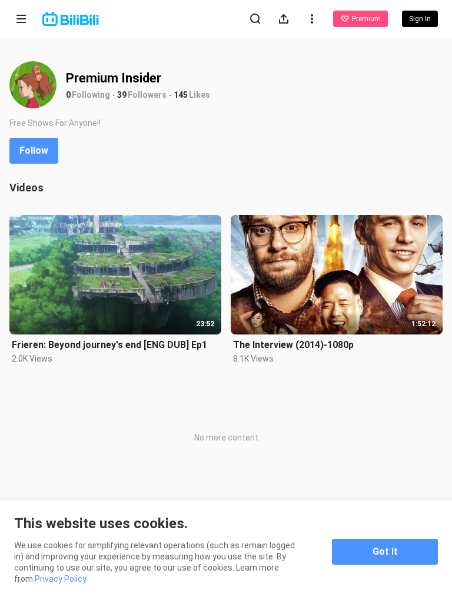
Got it (385, 551)
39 (122, 95)
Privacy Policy (61, 579)
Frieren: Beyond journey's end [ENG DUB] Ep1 (109, 344)
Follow (33, 150)
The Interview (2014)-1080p (293, 344)
